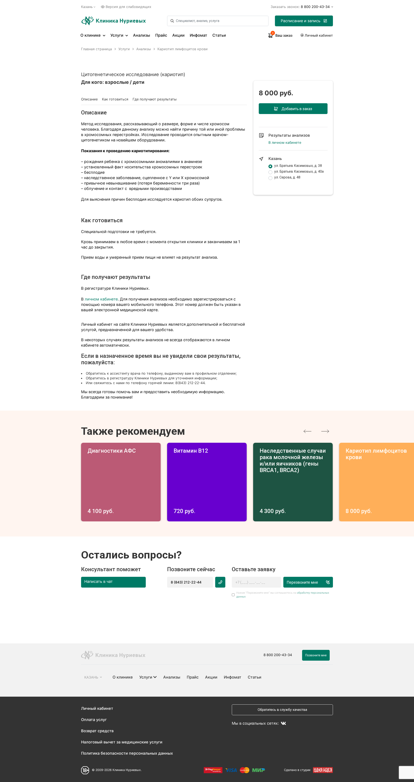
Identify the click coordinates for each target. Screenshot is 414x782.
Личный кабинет (97, 708)
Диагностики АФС (112, 450)
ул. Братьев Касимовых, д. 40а (299, 171)
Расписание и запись (300, 21)
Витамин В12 (191, 450)
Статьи (219, 35)
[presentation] (307, 431)
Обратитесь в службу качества (282, 710)
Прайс (161, 35)
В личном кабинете (284, 142)
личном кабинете (101, 299)
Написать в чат (98, 581)
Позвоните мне (316, 655)
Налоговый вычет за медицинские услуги (121, 742)
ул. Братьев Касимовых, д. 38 (298, 166)
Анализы (141, 35)
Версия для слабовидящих (128, 7)
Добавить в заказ (296, 108)
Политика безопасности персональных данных (127, 753)
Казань (87, 7)
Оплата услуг (94, 719)
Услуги (117, 35)
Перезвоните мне (302, 582)
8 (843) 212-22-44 (186, 582)
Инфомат (198, 35)
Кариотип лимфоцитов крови (376, 453)
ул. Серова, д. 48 (287, 177)
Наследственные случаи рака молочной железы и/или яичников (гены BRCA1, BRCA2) (293, 460)
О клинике (91, 35)
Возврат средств (97, 731)
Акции (178, 35)
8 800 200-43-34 (277, 655)
